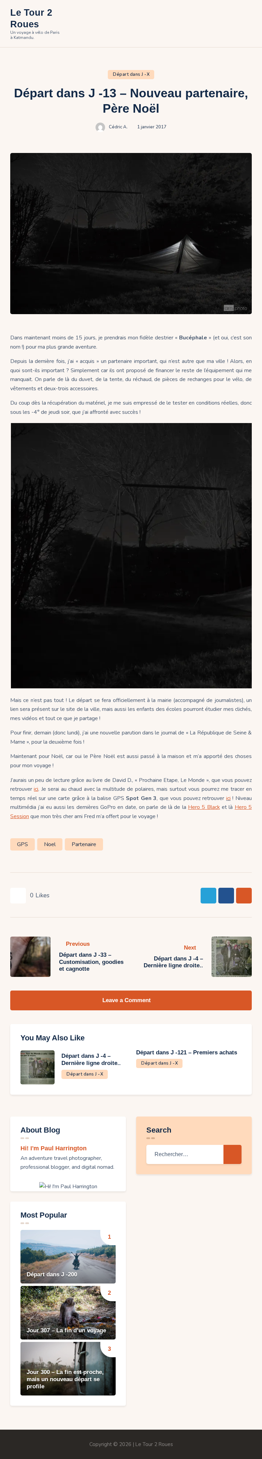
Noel (50, 844)
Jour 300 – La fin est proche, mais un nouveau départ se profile (65, 1379)
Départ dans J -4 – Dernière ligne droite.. (91, 1059)
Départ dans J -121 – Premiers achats (186, 1052)
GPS (22, 844)
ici (228, 798)
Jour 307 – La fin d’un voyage (66, 1330)
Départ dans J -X (131, 74)
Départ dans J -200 (52, 1274)
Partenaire (84, 844)
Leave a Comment (127, 1000)
